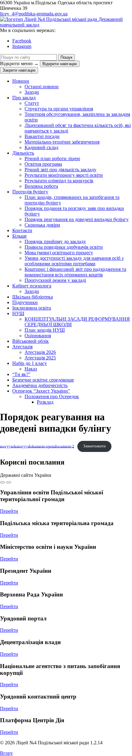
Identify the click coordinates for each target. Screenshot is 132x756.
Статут (32, 103)
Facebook (21, 40)
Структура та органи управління (59, 108)
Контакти (22, 230)
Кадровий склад (41, 147)
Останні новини (42, 86)
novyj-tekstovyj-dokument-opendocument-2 (37, 446)
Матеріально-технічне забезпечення (62, 141)
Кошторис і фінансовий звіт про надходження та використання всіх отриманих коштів (75, 272)
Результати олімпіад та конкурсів (59, 180)
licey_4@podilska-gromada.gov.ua (34, 13)
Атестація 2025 (40, 357)
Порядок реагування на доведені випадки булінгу (77, 219)
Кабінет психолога (31, 285)
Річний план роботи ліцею (52, 158)
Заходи (32, 92)
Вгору (6, 753)
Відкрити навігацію (59, 63)
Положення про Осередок (52, 396)
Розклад (45, 402)
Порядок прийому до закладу (55, 241)
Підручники (25, 302)
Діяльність (23, 153)
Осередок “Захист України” (41, 391)
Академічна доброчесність (40, 385)
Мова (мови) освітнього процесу (59, 252)
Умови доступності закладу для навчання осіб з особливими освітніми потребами (74, 260)
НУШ (18, 313)
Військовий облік (30, 341)
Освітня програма (43, 164)
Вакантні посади (42, 136)
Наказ (31, 368)
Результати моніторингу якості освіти (64, 175)
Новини (20, 81)
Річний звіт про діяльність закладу (60, 169)
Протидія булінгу (30, 191)
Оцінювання (38, 335)
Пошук (66, 57)
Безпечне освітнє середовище (43, 379)
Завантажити (94, 446)
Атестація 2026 (40, 352)
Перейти (9, 511)
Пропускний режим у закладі (55, 280)
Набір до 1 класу (29, 363)
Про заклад (24, 97)
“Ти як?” (21, 374)
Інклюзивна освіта (31, 308)
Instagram (21, 46)
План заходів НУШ (45, 330)
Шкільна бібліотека (32, 296)
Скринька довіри (42, 225)
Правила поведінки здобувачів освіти (64, 247)
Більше (19, 236)
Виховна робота (41, 186)
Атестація (22, 346)
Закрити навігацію (19, 70)
